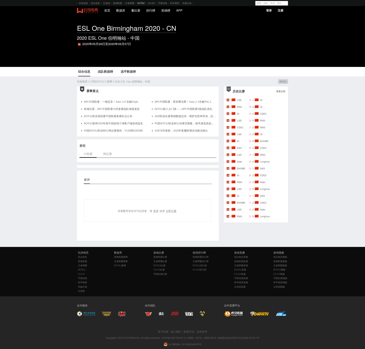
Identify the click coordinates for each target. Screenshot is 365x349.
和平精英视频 (280, 282)
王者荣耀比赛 (160, 261)
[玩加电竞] (87, 10)
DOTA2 (141, 3)
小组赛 (88, 153)
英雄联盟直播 (241, 261)
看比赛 (135, 10)
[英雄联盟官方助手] (106, 315)
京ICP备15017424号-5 (173, 337)
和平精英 (174, 3)
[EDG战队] (189, 315)
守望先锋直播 (241, 278)
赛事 (109, 81)
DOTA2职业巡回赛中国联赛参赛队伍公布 (108, 116)
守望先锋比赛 (160, 274)
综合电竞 (95, 3)
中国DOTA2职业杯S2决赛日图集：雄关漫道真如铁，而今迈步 (191, 123)
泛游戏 (106, 3)
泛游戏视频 (279, 287)
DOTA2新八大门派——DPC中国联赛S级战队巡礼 (183, 109)
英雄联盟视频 (280, 261)
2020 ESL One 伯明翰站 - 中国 (132, 81)
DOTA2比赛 (159, 265)
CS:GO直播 (240, 274)
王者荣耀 (129, 3)
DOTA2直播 (240, 269)
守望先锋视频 (280, 278)
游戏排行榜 (199, 252)
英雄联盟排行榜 (201, 257)
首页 (107, 10)
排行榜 (150, 10)
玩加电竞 (82, 81)
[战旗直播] (281, 315)
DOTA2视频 (279, 269)
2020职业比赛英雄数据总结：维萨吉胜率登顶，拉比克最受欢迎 (192, 116)
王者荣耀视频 (280, 265)
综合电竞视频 (280, 257)
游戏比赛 (158, 252)
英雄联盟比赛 (160, 257)
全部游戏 (83, 3)
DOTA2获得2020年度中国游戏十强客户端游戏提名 (113, 123)
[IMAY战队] (161, 315)
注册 (280, 10)
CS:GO (151, 3)
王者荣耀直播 (241, 265)
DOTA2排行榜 (200, 265)
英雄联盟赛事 (121, 257)
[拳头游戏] (122, 315)
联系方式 (189, 331)
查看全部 (280, 91)
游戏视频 (278, 252)
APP (179, 10)
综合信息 (84, 71)
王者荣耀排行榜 (201, 261)
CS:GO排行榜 (199, 269)
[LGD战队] (175, 315)
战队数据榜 (105, 71)
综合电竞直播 (241, 257)
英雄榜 (165, 10)
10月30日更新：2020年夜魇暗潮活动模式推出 (181, 130)
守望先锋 (162, 3)
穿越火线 (186, 3)
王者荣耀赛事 (121, 261)
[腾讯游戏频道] (86, 315)
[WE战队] (148, 315)
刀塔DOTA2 (97, 81)
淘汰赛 (107, 153)
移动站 (283, 81)
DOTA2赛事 (120, 265)
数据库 (120, 10)
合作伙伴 (202, 331)
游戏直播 (239, 252)
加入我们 (176, 331)
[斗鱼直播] (259, 315)
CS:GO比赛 (159, 269)
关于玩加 (163, 331)
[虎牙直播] (233, 315)
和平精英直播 (241, 282)
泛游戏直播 (240, 287)
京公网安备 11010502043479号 (184, 344)
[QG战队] (202, 315)
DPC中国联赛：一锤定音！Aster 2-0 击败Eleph (111, 101)
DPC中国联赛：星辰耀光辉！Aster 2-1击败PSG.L (183, 101)
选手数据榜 (128, 71)
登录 (269, 10)
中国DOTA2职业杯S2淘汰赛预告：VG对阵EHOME (113, 130)
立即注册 (171, 211)
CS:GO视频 (279, 274)
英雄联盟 (117, 3)
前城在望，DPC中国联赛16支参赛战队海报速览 (112, 109)
